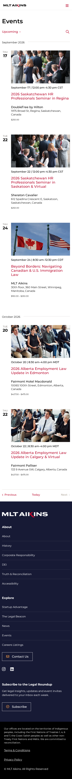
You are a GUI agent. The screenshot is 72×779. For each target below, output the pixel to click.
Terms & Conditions (17, 750)
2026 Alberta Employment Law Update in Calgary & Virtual (38, 455)
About (6, 536)
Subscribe (19, 707)
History (7, 545)
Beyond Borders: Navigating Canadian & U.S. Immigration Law (37, 270)
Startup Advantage (15, 607)
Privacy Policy (13, 759)
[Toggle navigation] (67, 5)
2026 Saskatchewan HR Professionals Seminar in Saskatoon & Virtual (33, 182)
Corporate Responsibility (18, 555)
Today (36, 494)
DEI (4, 564)
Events (6, 635)
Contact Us (20, 656)
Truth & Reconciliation (17, 574)
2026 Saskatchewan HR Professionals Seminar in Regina (40, 96)
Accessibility (10, 583)
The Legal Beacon (14, 616)
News (6, 626)
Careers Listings (12, 644)
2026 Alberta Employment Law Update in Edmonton (38, 371)
